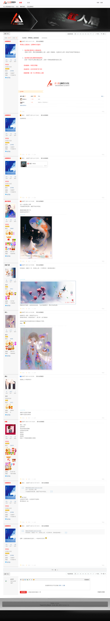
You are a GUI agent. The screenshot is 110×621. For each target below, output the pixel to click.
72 (6, 330)
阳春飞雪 (7, 265)
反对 (35, 154)
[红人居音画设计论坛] (10, 4)
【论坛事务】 (30, 6)
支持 (29, 154)
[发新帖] (6, 33)
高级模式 (86, 579)
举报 (103, 111)
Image (25, 579)
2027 (11, 391)
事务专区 (22, 6)
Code (31, 579)
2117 (11, 330)
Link (27, 579)
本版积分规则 (101, 592)
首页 (20, 3)
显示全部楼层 (39, 41)
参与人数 (22, 96)
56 (6, 280)
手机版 (52, 603)
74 (6, 220)
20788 (12, 71)
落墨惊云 (24, 99)
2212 (11, 402)
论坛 (17, 6)
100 (15, 60)
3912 (11, 289)
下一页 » (55, 570)
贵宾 (6, 285)
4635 (11, 339)
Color (23, 579)
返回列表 (70, 34)
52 (15, 220)
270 (6, 60)
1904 (11, 280)
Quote (29, 579)
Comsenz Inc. (66, 605)
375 (6, 437)
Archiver (56, 603)
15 (6, 391)
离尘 (23, 102)
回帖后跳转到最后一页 (35, 592)
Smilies (34, 579)
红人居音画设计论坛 (8, 6)
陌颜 (6, 421)
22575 (12, 445)
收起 (102, 96)
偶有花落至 (8, 201)
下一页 (102, 34)
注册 (101, 2)
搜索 (28, 3)
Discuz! (49, 605)
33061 (12, 228)
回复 (23, 111)
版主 (6, 334)
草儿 (6, 312)
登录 (98, 2)
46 (15, 437)
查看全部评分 (23, 105)
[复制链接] (44, 38)
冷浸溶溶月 (8, 41)
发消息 (8, 77)
